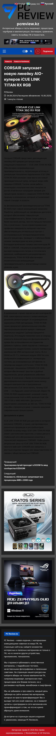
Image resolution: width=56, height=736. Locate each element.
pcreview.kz (28, 23)
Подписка (48, 51)
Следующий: (23, 476)
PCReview (8, 92)
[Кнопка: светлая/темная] (25, 51)
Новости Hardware (21, 61)
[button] (4, 51)
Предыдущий (26, 465)
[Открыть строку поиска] (31, 51)
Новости (8, 61)
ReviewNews (31, 733)
